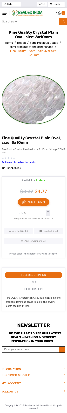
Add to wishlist (20, 231)
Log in (57, 4)
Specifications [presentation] (33, 289)
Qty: (21, 213)
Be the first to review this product (19, 162)
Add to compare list (35, 241)
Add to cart (36, 202)
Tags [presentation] (33, 282)
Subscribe (62, 349)
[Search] (63, 21)
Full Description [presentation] (33, 275)
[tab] (33, 275)
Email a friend (50, 231)
